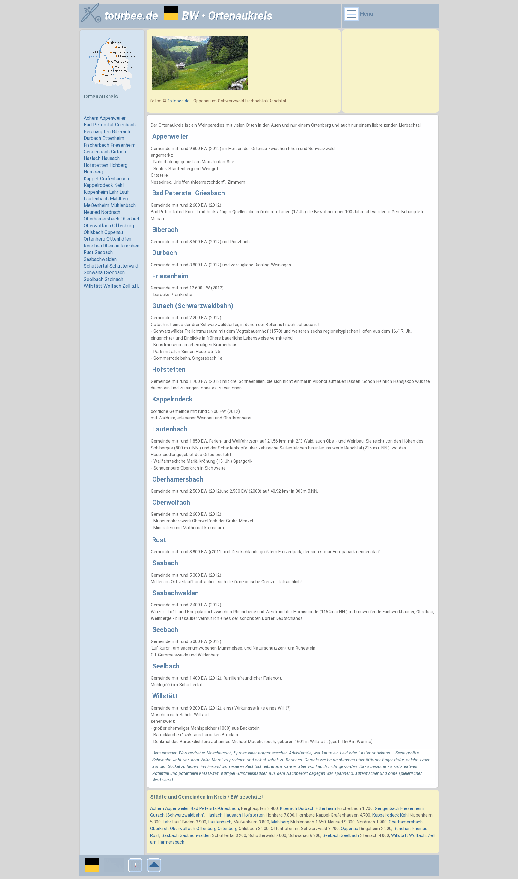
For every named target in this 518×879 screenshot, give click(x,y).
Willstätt (399, 835)
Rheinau (419, 828)
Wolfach (417, 835)
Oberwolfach (182, 828)
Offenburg (206, 828)
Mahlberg (280, 822)
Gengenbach (387, 808)
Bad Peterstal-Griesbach (215, 808)
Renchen (402, 828)
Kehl (404, 815)
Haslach (214, 815)
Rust (154, 835)
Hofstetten (253, 815)
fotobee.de (178, 101)
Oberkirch (159, 828)
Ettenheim (326, 808)
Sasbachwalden (195, 835)
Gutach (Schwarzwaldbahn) (177, 815)
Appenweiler (177, 808)
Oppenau (349, 828)
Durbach (306, 808)
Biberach (288, 808)
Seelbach (350, 835)
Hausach (232, 815)
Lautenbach (219, 822)
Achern (157, 808)
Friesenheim (412, 808)
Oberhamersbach (406, 822)
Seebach (331, 835)
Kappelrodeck (385, 815)
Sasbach (170, 835)
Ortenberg (227, 828)
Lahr (167, 822)
